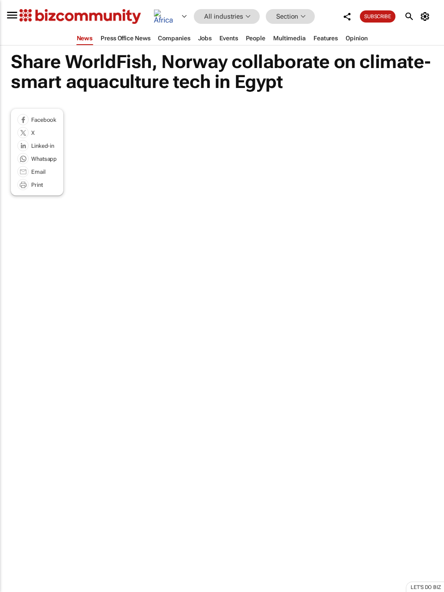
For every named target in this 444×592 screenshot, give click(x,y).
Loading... (16, 411)
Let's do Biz (426, 587)
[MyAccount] (426, 16)
